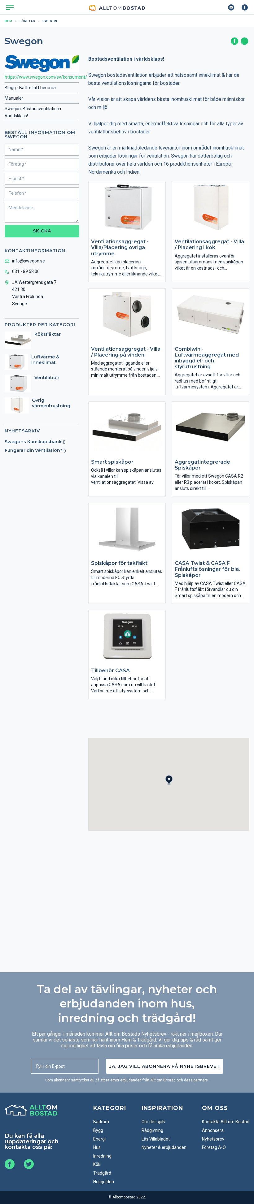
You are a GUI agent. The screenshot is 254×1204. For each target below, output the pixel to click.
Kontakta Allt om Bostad (225, 1121)
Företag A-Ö (214, 1147)
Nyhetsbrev (213, 1139)
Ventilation (46, 377)
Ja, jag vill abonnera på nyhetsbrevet (164, 1066)
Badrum (101, 1121)
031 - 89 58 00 (26, 271)
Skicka (42, 231)
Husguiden (103, 1181)
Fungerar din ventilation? (33, 450)
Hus (97, 1147)
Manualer (14, 98)
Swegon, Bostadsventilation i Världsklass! (33, 112)
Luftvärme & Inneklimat (45, 359)
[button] (172, 785)
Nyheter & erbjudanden (164, 1147)
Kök (96, 1164)
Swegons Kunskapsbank (33, 441)
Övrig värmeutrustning (51, 403)
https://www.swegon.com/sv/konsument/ (42, 77)
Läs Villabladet (156, 1139)
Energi (99, 1139)
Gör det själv (153, 1121)
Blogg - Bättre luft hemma (30, 87)
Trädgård (102, 1173)
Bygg (98, 1130)
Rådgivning (152, 1130)
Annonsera (213, 1130)
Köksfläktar (47, 334)
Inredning (102, 1156)
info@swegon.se (28, 260)
